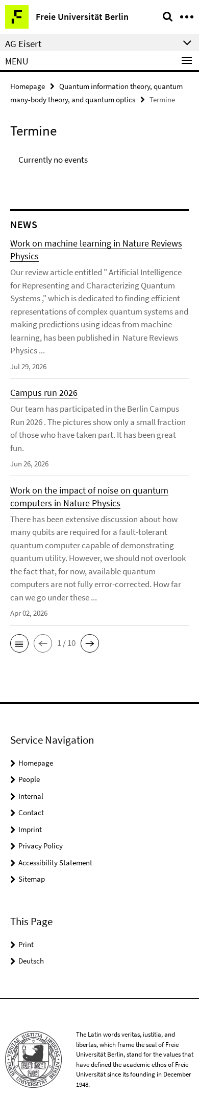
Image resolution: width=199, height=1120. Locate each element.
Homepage (27, 86)
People (29, 779)
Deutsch (31, 961)
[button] (19, 643)
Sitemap (31, 879)
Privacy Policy (40, 845)
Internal (30, 796)
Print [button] (26, 944)
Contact (31, 812)
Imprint (30, 829)
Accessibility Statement (55, 862)
